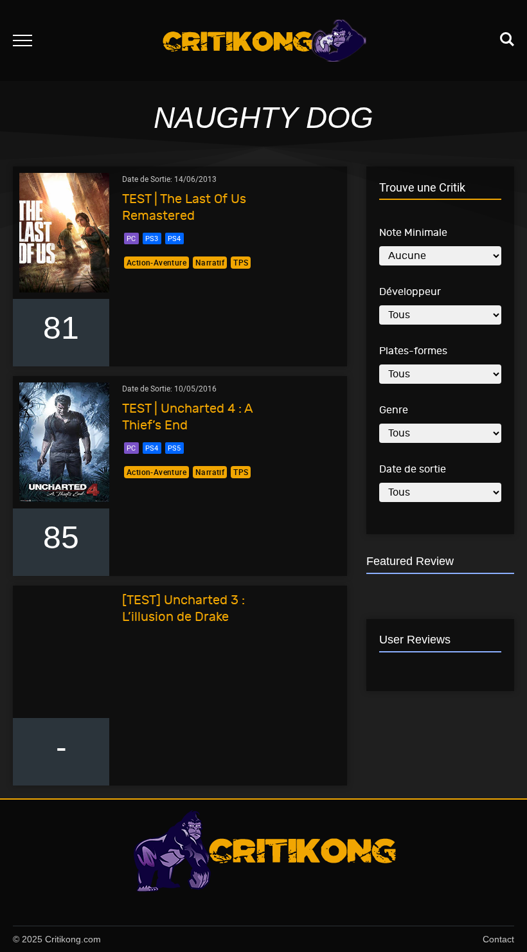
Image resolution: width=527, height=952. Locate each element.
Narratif (209, 262)
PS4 (174, 238)
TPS (240, 262)
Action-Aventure (156, 262)
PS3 (151, 238)
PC (131, 238)
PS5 (174, 448)
